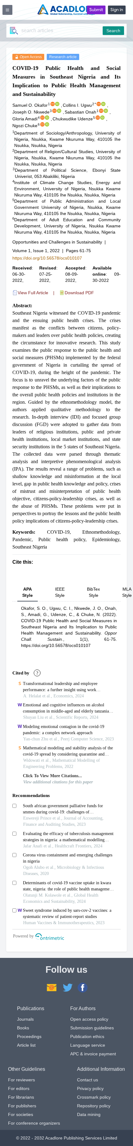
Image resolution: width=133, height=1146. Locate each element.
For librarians (21, 1097)
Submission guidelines (92, 1027)
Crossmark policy (94, 1097)
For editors (18, 1088)
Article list (26, 1045)
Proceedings (29, 1036)
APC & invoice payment (93, 1053)
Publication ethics (87, 1036)
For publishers (22, 1105)
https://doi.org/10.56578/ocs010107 (47, 258)
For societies (20, 1114)
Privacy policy (90, 1088)
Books (23, 1027)
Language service (87, 1045)
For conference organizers (34, 1123)
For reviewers (21, 1079)
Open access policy (89, 1019)
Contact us (87, 1079)
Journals (25, 1019)
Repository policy (93, 1105)
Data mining (89, 1114)
